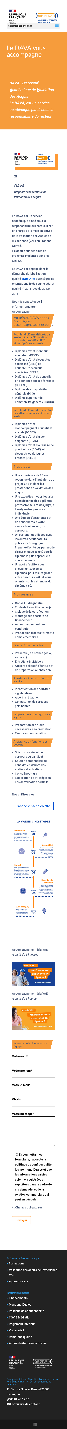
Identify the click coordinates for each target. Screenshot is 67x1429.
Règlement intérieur (22, 1324)
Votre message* (23, 1114)
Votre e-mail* (21, 1085)
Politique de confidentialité (26, 1311)
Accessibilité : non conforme (28, 1343)
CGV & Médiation (20, 1317)
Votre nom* (20, 1056)
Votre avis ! (16, 1330)
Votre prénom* (22, 1070)
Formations (16, 1263)
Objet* (16, 1099)
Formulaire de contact (25, 1404)
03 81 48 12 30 (19, 1399)
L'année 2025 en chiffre (33, 806)
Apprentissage (18, 1281)
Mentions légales (20, 1304)
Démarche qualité (20, 1337)
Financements (18, 1298)
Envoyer (21, 1220)
